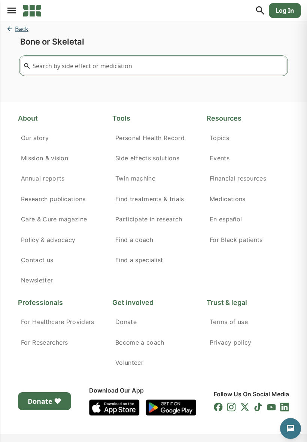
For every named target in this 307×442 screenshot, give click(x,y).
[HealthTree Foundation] (32, 10)
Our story (35, 138)
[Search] (260, 10)
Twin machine (135, 178)
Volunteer (129, 362)
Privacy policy (230, 342)
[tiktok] (257, 407)
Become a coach (139, 342)
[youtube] (271, 407)
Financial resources (238, 178)
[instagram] (231, 407)
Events (220, 158)
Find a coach (134, 239)
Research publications (53, 199)
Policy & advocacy (48, 239)
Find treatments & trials (149, 199)
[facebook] (218, 407)
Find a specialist (139, 260)
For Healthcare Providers (57, 322)
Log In (285, 10)
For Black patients (236, 239)
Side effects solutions (147, 158)
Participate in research (148, 219)
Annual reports (42, 178)
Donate (126, 322)
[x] (244, 407)
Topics (219, 138)
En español (226, 219)
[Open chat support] (290, 428)
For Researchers (44, 342)
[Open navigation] (11, 10)
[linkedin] (284, 407)
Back (21, 29)
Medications (228, 199)
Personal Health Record (150, 138)
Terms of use (229, 322)
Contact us (37, 260)
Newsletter (37, 280)
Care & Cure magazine (54, 219)
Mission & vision (44, 158)
